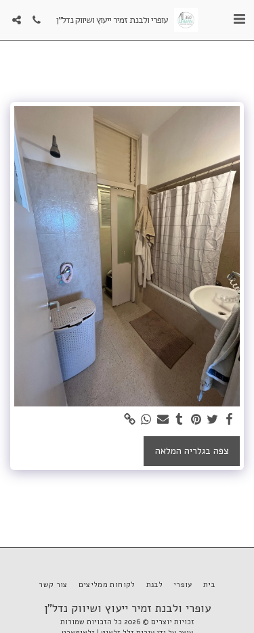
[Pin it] (196, 419)
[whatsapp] (146, 419)
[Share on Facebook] (230, 419)
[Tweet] (213, 419)
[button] (239, 19)
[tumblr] (179, 419)
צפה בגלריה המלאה (192, 450)
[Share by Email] (163, 419)
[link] (130, 419)
